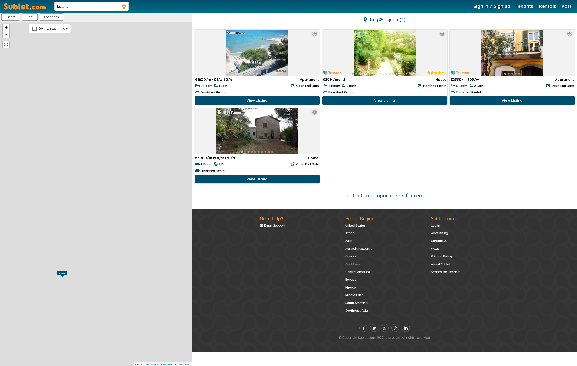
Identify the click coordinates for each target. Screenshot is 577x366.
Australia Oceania (358, 249)
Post (566, 6)
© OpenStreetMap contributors (174, 364)
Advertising (439, 233)
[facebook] (363, 328)
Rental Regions (360, 218)
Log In (435, 225)
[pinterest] (395, 328)
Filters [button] (10, 17)
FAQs (435, 249)
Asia (348, 241)
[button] (51, 17)
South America (356, 303)
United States (355, 225)
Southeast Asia (356, 311)
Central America (357, 272)
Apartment (309, 79)
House (440, 79)
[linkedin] (406, 328)
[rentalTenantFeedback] (436, 73)
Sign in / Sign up (491, 6)
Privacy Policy (441, 256)
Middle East (354, 295)
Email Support (274, 225)
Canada (351, 256)
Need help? (271, 218)
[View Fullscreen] (6, 44)
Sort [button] (30, 17)
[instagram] (385, 328)
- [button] (6, 34)
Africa (350, 233)
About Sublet (440, 264)
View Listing (257, 100)
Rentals (547, 6)
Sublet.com (442, 218)
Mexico (350, 287)
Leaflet (139, 364)
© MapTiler (151, 364)
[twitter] (374, 328)
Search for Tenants (445, 272)
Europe (350, 279)
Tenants (524, 6)
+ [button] (6, 27)
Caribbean (353, 264)
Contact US (439, 241)
